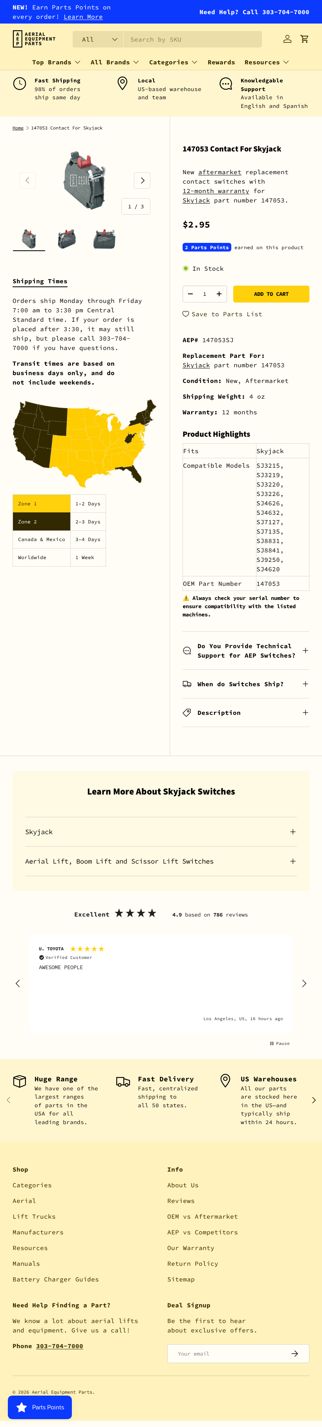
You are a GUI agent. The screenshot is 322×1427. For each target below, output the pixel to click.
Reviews (181, 1201)
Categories (32, 1185)
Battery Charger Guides (56, 1279)
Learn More (83, 16)
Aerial (24, 1201)
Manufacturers (38, 1232)
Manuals (26, 1263)
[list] (85, 180)
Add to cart (271, 293)
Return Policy (192, 1263)
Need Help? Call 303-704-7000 (254, 12)
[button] (304, 38)
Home (18, 128)
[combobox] (167, 39)
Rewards (221, 62)
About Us (183, 1185)
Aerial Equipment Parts (62, 1392)
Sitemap (181, 1279)
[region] (161, 984)
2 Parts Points (207, 247)
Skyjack (196, 200)
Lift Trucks (34, 1216)
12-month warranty (216, 191)
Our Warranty (190, 1248)
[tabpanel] (85, 431)
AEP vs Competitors (202, 1232)
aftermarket (220, 172)
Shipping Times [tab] (40, 281)
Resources (30, 1248)
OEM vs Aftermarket (202, 1216)
